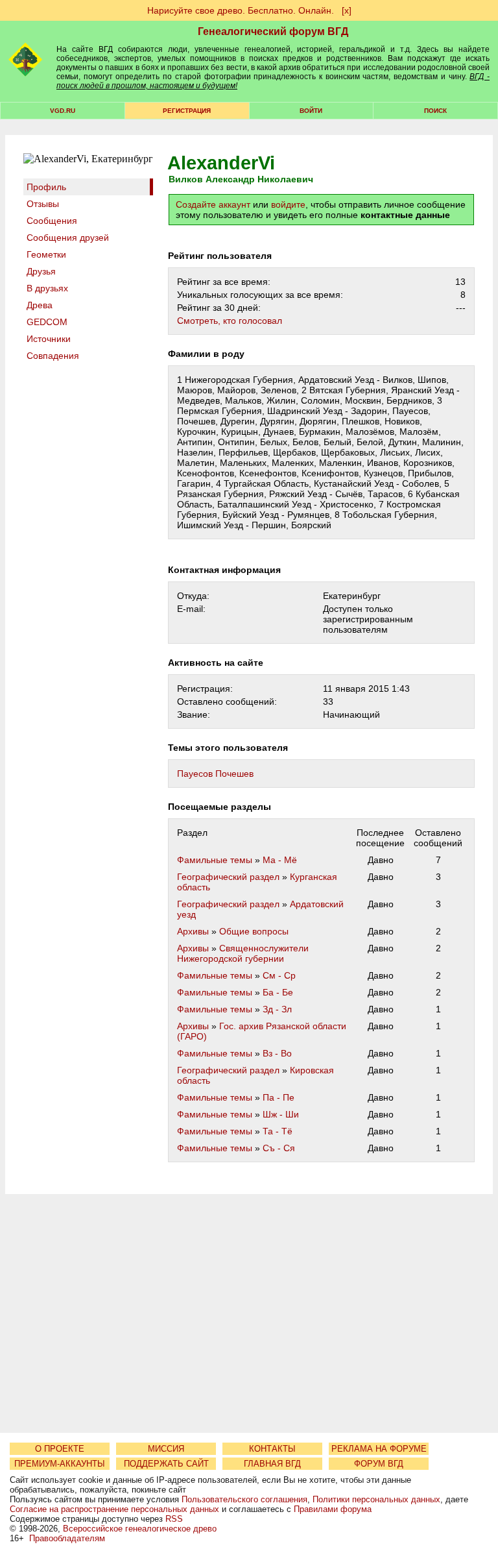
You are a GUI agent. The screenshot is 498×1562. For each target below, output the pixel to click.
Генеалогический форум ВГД (273, 31)
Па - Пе (278, 1097)
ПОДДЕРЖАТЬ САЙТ (166, 1464)
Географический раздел (228, 877)
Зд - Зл (277, 1009)
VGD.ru (62, 110)
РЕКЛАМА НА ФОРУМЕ (379, 1449)
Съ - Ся (279, 1148)
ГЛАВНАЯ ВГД (272, 1464)
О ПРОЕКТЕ (59, 1449)
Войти (311, 110)
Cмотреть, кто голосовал (229, 320)
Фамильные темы (214, 860)
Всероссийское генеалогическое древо (140, 1528)
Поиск (435, 110)
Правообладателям (67, 1538)
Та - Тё (277, 1131)
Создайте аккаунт (213, 204)
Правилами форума (333, 1509)
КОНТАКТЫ (272, 1449)
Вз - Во (277, 1053)
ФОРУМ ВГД (378, 1464)
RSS (174, 1519)
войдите (288, 204)
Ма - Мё (280, 860)
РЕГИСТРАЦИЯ (187, 110)
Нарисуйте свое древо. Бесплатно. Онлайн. (240, 10)
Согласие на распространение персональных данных (114, 1509)
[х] (346, 10)
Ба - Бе (278, 992)
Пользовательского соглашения (244, 1499)
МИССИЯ (166, 1449)
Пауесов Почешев (215, 773)
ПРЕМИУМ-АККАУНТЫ (59, 1464)
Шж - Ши (281, 1114)
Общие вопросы (254, 931)
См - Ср (279, 975)
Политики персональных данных (376, 1499)
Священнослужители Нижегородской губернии (243, 953)
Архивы (193, 931)
